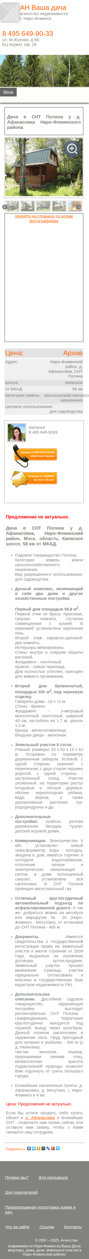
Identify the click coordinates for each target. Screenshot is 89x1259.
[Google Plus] (53, 1148)
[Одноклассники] (38, 1148)
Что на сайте (17, 1227)
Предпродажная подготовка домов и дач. (40, 1209)
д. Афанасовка (40, 1117)
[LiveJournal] (48, 1148)
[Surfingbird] (57, 1148)
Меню (8, 92)
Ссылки (46, 1227)
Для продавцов (53, 1177)
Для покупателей (21, 1192)
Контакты (73, 1227)
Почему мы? (17, 1177)
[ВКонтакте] (29, 1148)
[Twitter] (33, 1148)
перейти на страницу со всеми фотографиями (44, 218)
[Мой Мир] (43, 1148)
